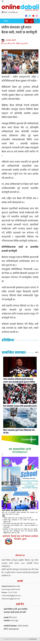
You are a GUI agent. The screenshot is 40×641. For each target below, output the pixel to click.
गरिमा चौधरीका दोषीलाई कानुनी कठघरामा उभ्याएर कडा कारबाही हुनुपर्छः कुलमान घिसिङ (19, 381)
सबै (36, 352)
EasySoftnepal (33, 639)
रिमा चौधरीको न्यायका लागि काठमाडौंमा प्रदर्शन (20, 406)
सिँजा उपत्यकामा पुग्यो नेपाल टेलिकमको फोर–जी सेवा (19, 432)
